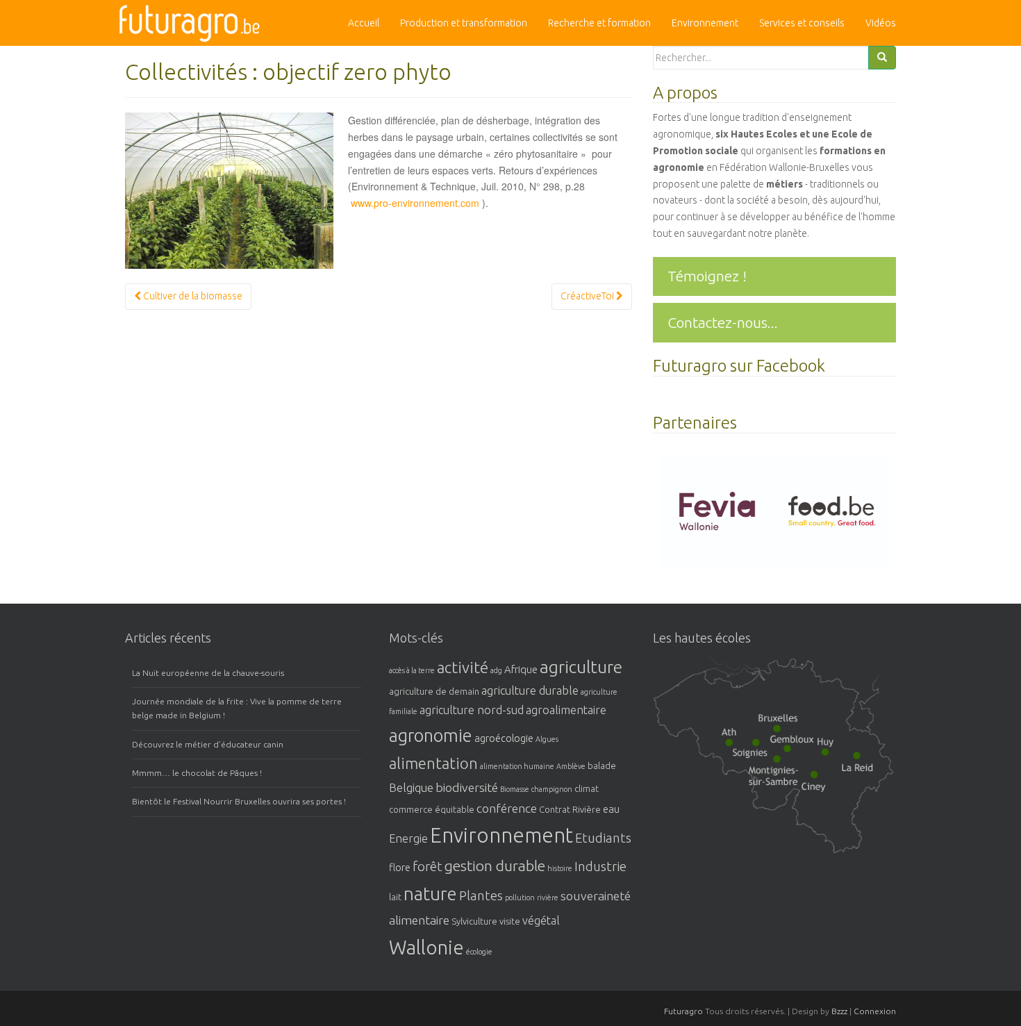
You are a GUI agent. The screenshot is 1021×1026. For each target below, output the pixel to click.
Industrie (600, 866)
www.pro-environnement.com (415, 203)
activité (462, 667)
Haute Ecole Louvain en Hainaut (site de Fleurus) (774, 771)
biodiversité (466, 787)
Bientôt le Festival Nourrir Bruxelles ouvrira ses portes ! (239, 801)
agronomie (430, 735)
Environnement (705, 22)
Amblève (571, 766)
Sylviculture (474, 921)
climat (586, 788)
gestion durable (495, 865)
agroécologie (503, 738)
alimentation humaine (517, 766)
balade (602, 765)
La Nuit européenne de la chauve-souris (208, 672)
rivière (547, 897)
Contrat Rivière (570, 809)
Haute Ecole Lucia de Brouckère (778, 722)
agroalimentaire (566, 710)
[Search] (882, 57)
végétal (541, 920)
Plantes (481, 895)
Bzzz (839, 1011)
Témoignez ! (707, 275)
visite (509, 921)
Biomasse (514, 789)
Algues (547, 739)
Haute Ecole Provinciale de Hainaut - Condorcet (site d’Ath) (728, 737)
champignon (551, 789)
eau (611, 809)
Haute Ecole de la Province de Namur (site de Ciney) (819, 781)
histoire (559, 868)
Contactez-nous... (722, 322)
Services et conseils (802, 22)
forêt (427, 866)
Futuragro (683, 1011)
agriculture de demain (434, 691)
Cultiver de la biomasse (191, 295)
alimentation (433, 763)
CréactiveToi (588, 295)
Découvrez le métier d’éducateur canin (207, 744)
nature (430, 894)
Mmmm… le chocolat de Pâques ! (197, 772)
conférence (506, 808)
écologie (479, 952)
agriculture (581, 667)
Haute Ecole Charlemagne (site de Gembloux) (795, 745)
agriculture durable (530, 690)
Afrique (521, 669)
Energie (408, 838)
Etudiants (603, 838)
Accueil (363, 22)
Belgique (411, 787)
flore (399, 867)
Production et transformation (463, 22)
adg (496, 670)
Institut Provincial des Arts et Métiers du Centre (757, 748)
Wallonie (426, 947)
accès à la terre (412, 670)
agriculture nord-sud (472, 710)
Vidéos (880, 22)
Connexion (875, 1011)
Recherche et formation (599, 22)
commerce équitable (431, 809)
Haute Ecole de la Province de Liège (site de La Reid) (857, 763)
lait (395, 897)
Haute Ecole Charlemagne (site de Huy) (828, 745)
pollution (520, 897)
